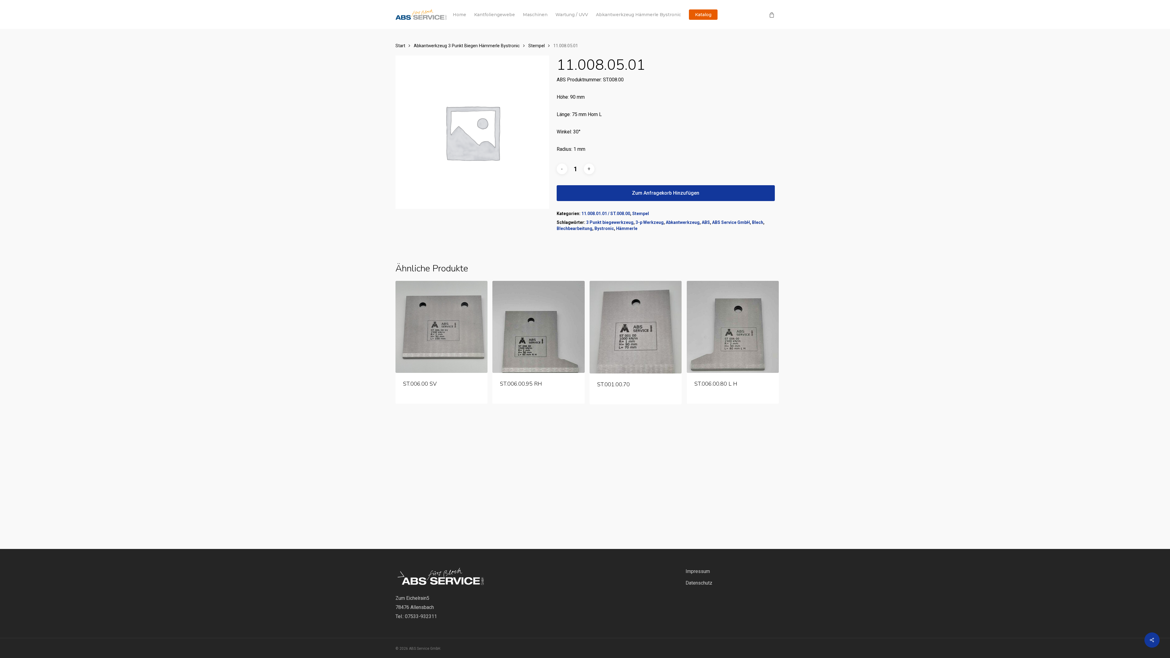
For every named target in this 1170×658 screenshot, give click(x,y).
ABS (706, 222)
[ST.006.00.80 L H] (733, 327)
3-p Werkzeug (650, 222)
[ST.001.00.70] (636, 327)
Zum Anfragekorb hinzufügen (665, 193)
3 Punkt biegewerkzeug (609, 222)
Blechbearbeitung (574, 228)
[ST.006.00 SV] (441, 327)
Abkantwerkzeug (683, 222)
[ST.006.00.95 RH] (538, 327)
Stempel (536, 45)
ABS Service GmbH (731, 222)
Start (400, 45)
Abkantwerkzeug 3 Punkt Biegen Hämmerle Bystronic (467, 45)
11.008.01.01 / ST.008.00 (605, 213)
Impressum (698, 571)
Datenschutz (699, 583)
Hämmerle (626, 228)
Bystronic (604, 228)
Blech (757, 222)
